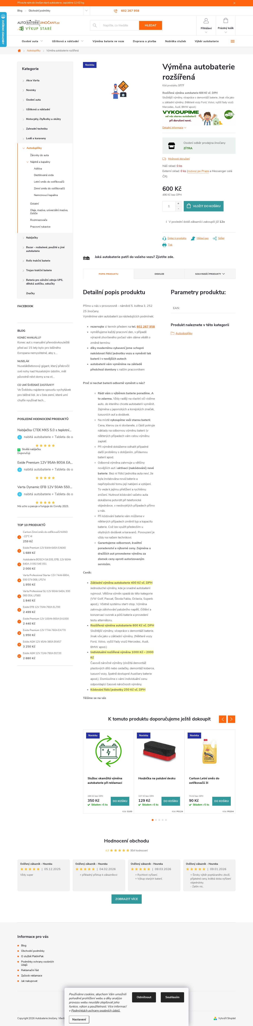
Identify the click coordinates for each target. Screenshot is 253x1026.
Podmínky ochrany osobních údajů (37, 963)
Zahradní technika (37, 128)
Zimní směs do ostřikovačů (49, 188)
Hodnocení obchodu (126, 841)
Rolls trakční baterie (38, 260)
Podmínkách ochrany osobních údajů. (95, 1011)
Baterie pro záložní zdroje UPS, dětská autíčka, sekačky (44, 281)
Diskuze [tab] (159, 273)
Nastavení (79, 1019)
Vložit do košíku (207, 206)
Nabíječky (32, 237)
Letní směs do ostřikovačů (49, 182)
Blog (19, 10)
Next (231, 719)
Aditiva (38, 168)
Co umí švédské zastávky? (35, 385)
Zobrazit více (126, 899)
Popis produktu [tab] (108, 273)
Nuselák (23, 361)
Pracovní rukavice (40, 226)
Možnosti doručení (179, 159)
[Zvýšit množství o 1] (178, 203)
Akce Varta (32, 80)
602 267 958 (146, 327)
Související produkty (208, 273)
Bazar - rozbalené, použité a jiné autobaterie (45, 249)
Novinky (31, 90)
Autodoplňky (34, 148)
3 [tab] (159, 820)
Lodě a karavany (36, 138)
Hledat (151, 25)
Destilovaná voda (44, 175)
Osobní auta (33, 100)
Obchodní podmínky (39, 10)
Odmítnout (144, 997)
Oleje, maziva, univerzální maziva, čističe (49, 211)
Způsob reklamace (31, 975)
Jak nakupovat (29, 981)
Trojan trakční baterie (39, 270)
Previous (222, 719)
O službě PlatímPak (32, 956)
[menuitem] (32, 41)
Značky (30, 293)
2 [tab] (156, 820)
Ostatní (34, 203)
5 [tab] (166, 820)
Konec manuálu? (29, 337)
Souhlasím (172, 997)
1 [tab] (153, 820)
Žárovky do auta (39, 155)
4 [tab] (163, 820)
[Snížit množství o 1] (178, 208)
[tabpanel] (108, 771)
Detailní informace (172, 127)
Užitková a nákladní (38, 109)
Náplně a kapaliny (40, 162)
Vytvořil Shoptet (227, 1018)
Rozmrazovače (38, 220)
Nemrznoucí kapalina (46, 195)
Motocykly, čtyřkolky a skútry (43, 119)
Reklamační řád (30, 970)
